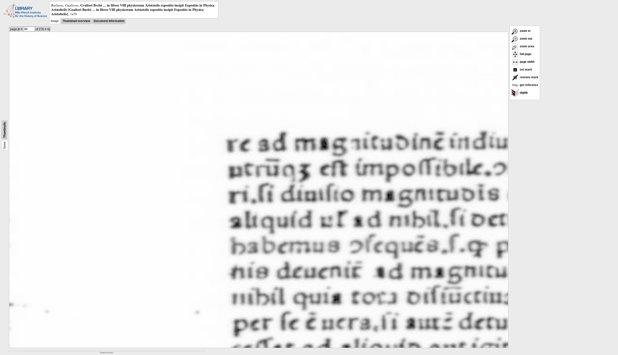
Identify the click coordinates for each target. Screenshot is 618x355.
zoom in (524, 31)
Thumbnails (4, 130)
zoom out (525, 38)
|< (19, 29)
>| (48, 29)
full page (525, 54)
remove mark (528, 77)
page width (526, 62)
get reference (528, 85)
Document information (109, 21)
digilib (523, 92)
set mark (525, 69)
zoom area (526, 46)
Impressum (106, 352)
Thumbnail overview (76, 21)
